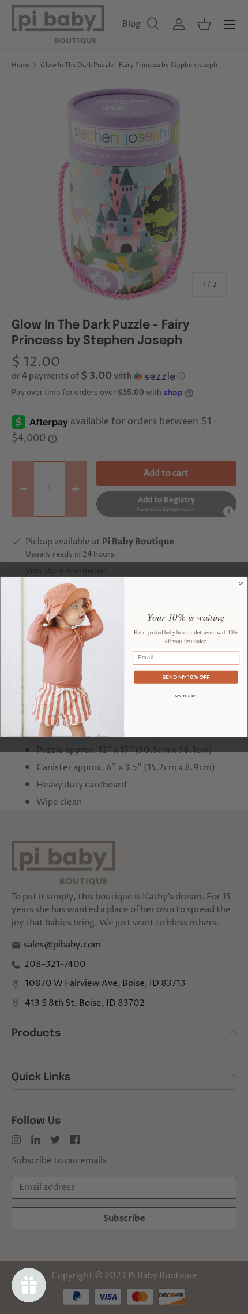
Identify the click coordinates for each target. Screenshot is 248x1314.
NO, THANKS (186, 696)
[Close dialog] (241, 583)
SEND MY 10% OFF (186, 677)
